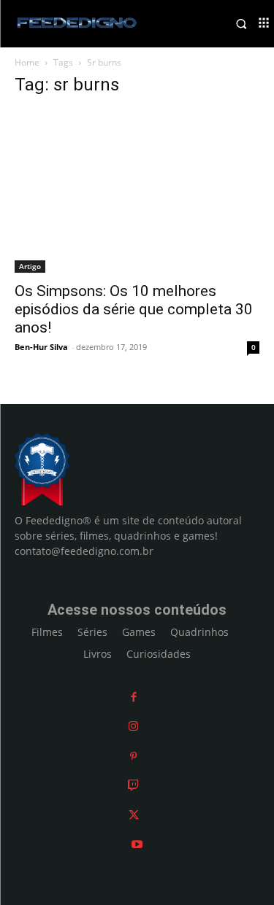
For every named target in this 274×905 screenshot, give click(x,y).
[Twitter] (133, 815)
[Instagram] (133, 726)
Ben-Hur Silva (41, 346)
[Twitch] (133, 785)
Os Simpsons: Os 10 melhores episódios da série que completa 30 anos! (134, 309)
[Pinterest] (133, 756)
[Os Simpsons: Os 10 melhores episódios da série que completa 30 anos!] (137, 191)
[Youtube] (137, 844)
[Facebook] (134, 697)
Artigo (30, 266)
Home (27, 62)
